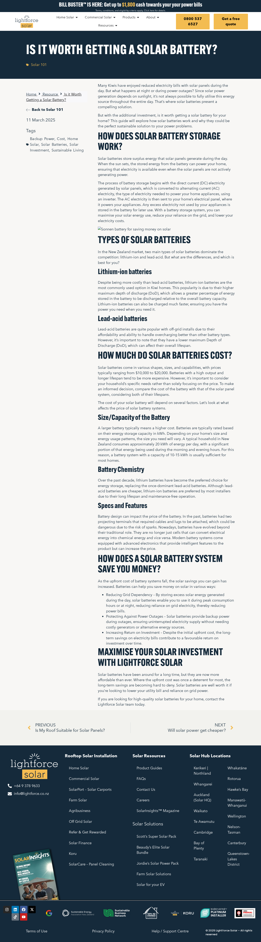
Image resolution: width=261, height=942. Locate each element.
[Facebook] (23, 909)
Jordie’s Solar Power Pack (158, 863)
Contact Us (146, 789)
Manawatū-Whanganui (237, 803)
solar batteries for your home (179, 699)
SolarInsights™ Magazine (158, 810)
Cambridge (203, 832)
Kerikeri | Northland (203, 771)
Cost (61, 138)
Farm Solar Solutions (154, 874)
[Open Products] (138, 17)
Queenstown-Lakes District (239, 859)
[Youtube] (23, 917)
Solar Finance (80, 843)
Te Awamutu (204, 821)
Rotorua (235, 778)
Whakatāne (238, 768)
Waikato (201, 811)
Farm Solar (78, 800)
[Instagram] (7, 909)
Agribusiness (79, 810)
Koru (72, 853)
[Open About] (158, 17)
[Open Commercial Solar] (114, 17)
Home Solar (79, 768)
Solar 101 (39, 65)
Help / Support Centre (170, 931)
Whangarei (203, 784)
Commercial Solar (84, 778)
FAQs (141, 778)
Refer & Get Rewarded (87, 832)
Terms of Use (36, 931)
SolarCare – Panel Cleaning (91, 864)
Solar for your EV (151, 884)
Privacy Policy (103, 931)
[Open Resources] (116, 25)
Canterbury (237, 843)
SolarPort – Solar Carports (90, 789)
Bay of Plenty (199, 846)
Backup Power (42, 138)
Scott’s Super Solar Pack (156, 836)
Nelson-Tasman (234, 829)
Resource (50, 94)
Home (31, 94)
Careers (143, 800)
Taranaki (201, 859)
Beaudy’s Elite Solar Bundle (153, 850)
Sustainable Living (68, 150)
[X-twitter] (32, 909)
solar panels (199, 85)
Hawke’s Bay (238, 789)
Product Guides (149, 768)
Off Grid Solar (80, 821)
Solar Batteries (54, 144)
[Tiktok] (15, 917)
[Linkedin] (15, 909)
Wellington (237, 816)
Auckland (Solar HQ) (202, 797)
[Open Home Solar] (76, 17)
